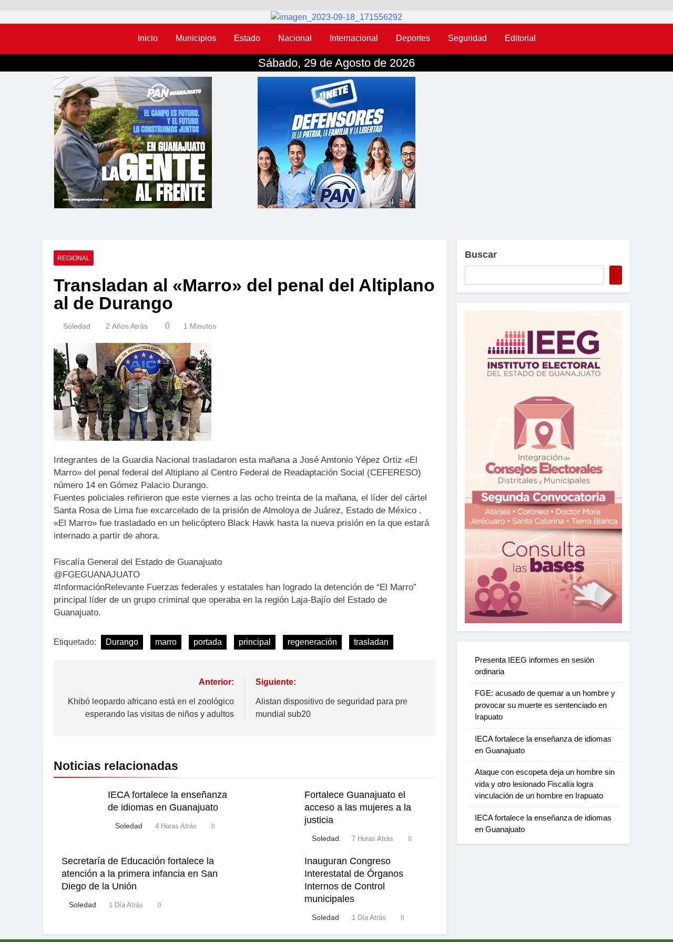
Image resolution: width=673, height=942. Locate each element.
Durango (122, 641)
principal (255, 641)
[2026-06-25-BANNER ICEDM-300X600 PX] (543, 467)
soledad (76, 326)
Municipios (196, 38)
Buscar (481, 254)
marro (166, 641)
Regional (73, 258)
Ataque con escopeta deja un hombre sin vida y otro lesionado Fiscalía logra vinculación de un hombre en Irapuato (545, 783)
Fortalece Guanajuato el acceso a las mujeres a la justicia (357, 807)
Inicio (148, 38)
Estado (247, 38)
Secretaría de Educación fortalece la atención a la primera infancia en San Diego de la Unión (140, 874)
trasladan (371, 641)
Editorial (520, 38)
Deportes (413, 38)
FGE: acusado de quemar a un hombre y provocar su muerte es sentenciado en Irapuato (545, 704)
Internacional (354, 38)
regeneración (312, 641)
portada (207, 641)
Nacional (295, 38)
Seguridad (467, 38)
